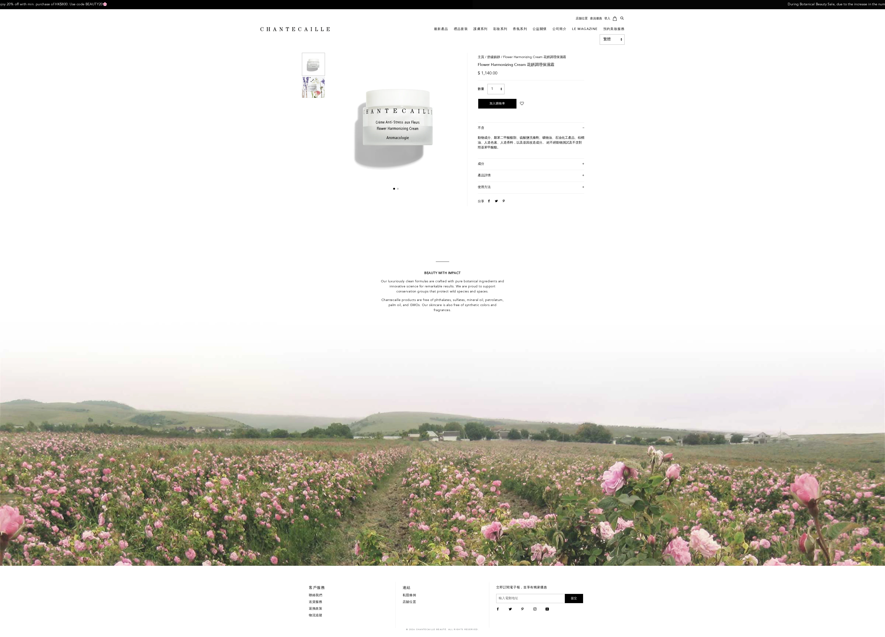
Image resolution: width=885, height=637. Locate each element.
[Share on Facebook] (488, 201)
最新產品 (441, 29)
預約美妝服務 (614, 29)
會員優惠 (596, 18)
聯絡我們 (315, 595)
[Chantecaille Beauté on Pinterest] (523, 609)
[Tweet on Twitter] (496, 201)
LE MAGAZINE (585, 29)
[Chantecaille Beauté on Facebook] (498, 609)
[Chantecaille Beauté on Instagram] (535, 609)
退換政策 (315, 608)
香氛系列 (520, 29)
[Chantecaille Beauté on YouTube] (548, 609)
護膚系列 (480, 29)
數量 (481, 89)
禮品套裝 (461, 29)
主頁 (481, 57)
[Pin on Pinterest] (503, 201)
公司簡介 (559, 29)
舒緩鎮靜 (493, 57)
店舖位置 (582, 18)
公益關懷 (540, 29)
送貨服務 (315, 602)
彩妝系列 (500, 29)
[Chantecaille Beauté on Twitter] (511, 609)
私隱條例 (409, 595)
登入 (607, 18)
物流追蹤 (315, 615)
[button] (394, 189)
